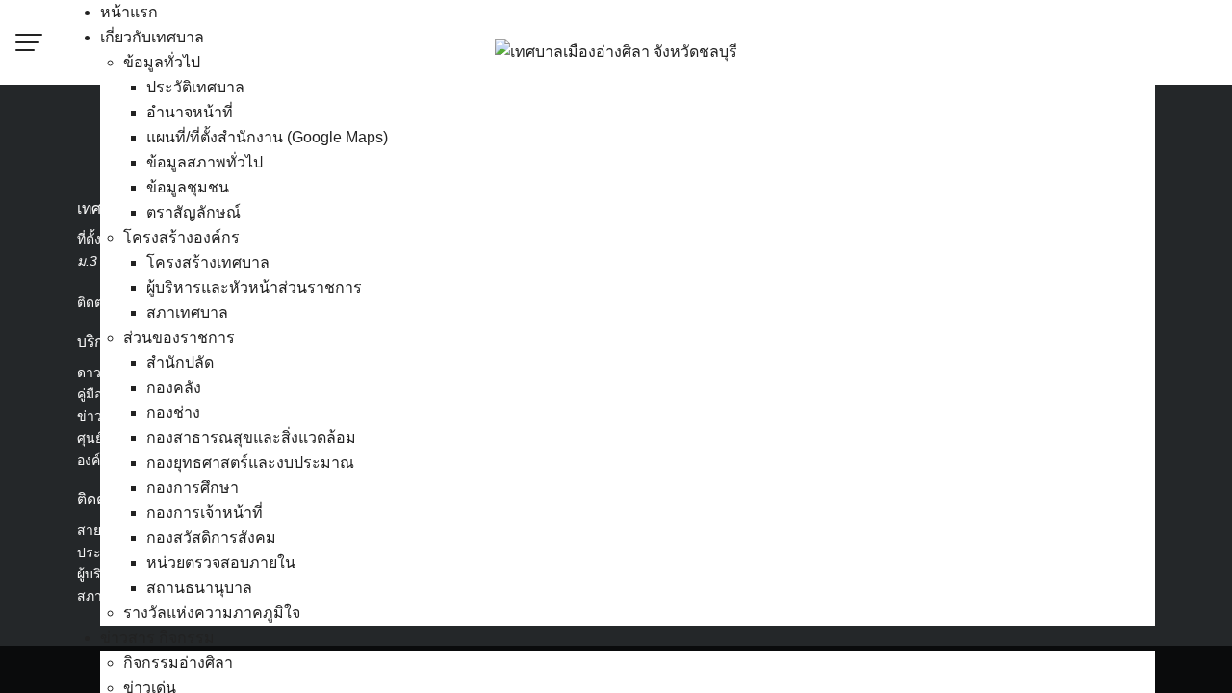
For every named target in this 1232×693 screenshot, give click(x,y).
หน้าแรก (129, 12)
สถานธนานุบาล (199, 587)
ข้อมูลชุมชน (187, 187)
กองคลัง (173, 387)
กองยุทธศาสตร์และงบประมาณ (250, 462)
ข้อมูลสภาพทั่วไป (204, 162)
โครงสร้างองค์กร (181, 237)
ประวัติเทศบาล (195, 87)
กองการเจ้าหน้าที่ (204, 512)
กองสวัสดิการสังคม (211, 537)
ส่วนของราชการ (179, 337)
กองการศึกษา (192, 487)
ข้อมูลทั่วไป (161, 62)
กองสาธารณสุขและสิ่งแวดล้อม (251, 437)
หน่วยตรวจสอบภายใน (220, 562)
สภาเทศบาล (187, 312)
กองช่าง (173, 412)
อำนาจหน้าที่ (189, 112)
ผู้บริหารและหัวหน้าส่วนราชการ (254, 287)
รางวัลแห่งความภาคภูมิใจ (211, 612)
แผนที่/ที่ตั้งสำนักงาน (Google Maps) (267, 137)
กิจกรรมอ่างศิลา (178, 662)
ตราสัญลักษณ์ (193, 212)
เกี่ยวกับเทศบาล (152, 37)
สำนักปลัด (180, 362)
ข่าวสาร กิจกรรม (157, 637)
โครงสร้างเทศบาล (208, 262)
